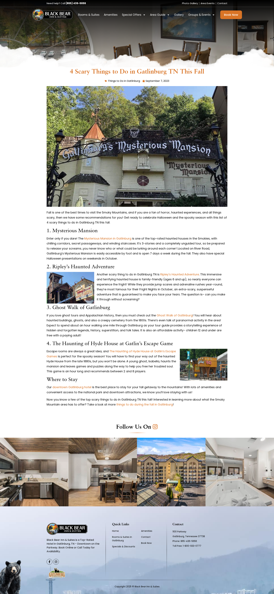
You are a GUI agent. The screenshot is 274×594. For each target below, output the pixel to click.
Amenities (110, 15)
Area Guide (157, 15)
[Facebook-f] (49, 562)
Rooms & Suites (88, 15)
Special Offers (131, 15)
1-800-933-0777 (192, 545)
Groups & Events (199, 15)
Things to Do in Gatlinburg (124, 81)
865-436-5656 (189, 541)
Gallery (179, 15)
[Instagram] (56, 562)
